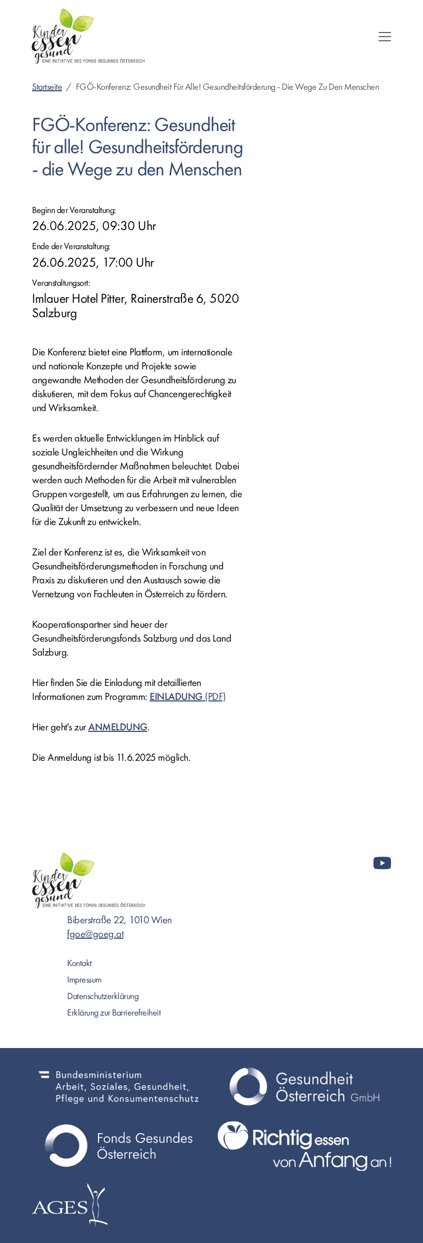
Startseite (47, 86)
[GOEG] (304, 1086)
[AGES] (118, 1204)
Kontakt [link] (79, 963)
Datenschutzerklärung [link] (102, 996)
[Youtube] (382, 864)
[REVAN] (304, 1146)
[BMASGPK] (118, 1086)
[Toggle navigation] (385, 37)
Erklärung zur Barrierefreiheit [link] (113, 1012)
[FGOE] (118, 1146)
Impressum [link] (84, 979)
